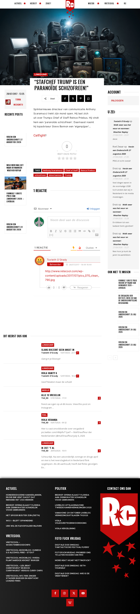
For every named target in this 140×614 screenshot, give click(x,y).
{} (94, 231)
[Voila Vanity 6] (21, 375)
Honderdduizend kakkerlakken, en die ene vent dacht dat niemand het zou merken (24, 497)
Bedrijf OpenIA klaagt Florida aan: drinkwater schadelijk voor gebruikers (23, 507)
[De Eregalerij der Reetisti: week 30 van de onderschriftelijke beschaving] (112, 299)
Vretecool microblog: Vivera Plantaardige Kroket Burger (22, 559)
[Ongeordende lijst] (75, 231)
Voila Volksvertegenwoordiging (71, 521)
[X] (72, 98)
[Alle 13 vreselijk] (21, 398)
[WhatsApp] (88, 98)
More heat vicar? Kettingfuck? (73, 560)
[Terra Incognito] (8, 102)
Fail (44, 415)
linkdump (40, 74)
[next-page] (115, 357)
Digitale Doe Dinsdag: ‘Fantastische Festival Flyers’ (72, 546)
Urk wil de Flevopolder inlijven (24, 526)
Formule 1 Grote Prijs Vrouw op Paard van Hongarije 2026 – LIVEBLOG (127, 284)
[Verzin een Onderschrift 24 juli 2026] (112, 329)
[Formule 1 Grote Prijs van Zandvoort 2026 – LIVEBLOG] (15, 183)
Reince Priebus (88, 170)
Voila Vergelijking (65, 528)
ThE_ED (44, 398)
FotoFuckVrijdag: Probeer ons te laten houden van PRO (73, 553)
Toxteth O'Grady (57, 259)
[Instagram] (64, 593)
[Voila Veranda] (21, 423)
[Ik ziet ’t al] (21, 451)
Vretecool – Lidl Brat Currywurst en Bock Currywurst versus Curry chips (24, 568)
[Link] (89, 231)
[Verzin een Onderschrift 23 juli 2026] (112, 344)
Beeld (45, 390)
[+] (51, 235)
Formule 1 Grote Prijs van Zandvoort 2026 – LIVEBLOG (15, 197)
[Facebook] (64, 98)
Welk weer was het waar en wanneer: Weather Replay (15, 168)
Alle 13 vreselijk (50, 395)
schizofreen (40, 175)
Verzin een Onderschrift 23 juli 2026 (127, 344)
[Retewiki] (70, 602)
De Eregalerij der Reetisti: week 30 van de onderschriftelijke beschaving (127, 299)
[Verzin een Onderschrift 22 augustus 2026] (15, 213)
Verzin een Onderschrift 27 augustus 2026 (14, 139)
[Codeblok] (84, 231)
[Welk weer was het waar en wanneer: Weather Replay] (15, 154)
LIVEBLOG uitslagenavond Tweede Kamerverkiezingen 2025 (73, 506)
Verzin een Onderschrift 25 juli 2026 (127, 314)
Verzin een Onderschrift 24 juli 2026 (127, 329)
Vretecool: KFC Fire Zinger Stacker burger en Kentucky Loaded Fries (22, 578)
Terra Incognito (18, 102)
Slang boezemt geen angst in (57, 349)
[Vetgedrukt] (51, 231)
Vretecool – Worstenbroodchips (18, 543)
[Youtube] (83, 593)
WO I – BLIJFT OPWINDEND (19, 520)
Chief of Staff (72, 170)
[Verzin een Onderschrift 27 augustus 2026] (15, 126)
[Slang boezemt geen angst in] (21, 351)
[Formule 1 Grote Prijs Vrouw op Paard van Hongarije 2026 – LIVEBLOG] (112, 284)
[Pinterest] (80, 98)
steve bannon (55, 175)
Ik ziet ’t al (47, 448)
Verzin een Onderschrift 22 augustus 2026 (14, 227)
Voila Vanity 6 (49, 373)
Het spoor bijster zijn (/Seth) (23, 515)
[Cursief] (55, 231)
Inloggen (94, 208)
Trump (68, 175)
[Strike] (65, 231)
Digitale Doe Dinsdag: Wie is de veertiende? (72, 574)
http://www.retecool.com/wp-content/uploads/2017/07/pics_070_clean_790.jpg (72, 275)
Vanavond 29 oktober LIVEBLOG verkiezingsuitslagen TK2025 (73, 514)
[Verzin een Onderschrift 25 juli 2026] (112, 314)
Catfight (39, 135)
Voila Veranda (49, 419)
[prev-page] (110, 357)
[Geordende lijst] (70, 231)
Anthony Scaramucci (52, 170)
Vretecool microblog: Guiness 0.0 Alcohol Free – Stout (23, 551)
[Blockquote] (79, 231)
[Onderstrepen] (60, 231)
